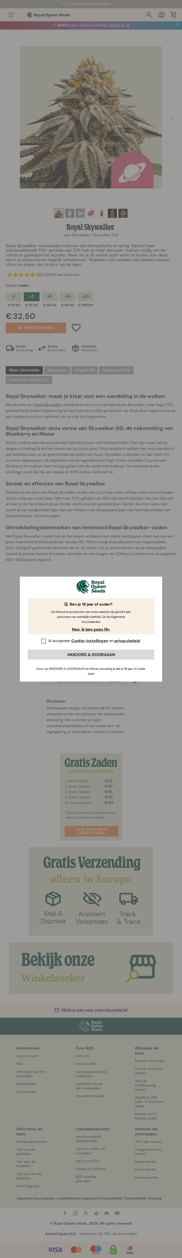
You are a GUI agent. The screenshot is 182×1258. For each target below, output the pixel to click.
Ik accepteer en (94, 640)
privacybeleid (127, 640)
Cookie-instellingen (89, 640)
